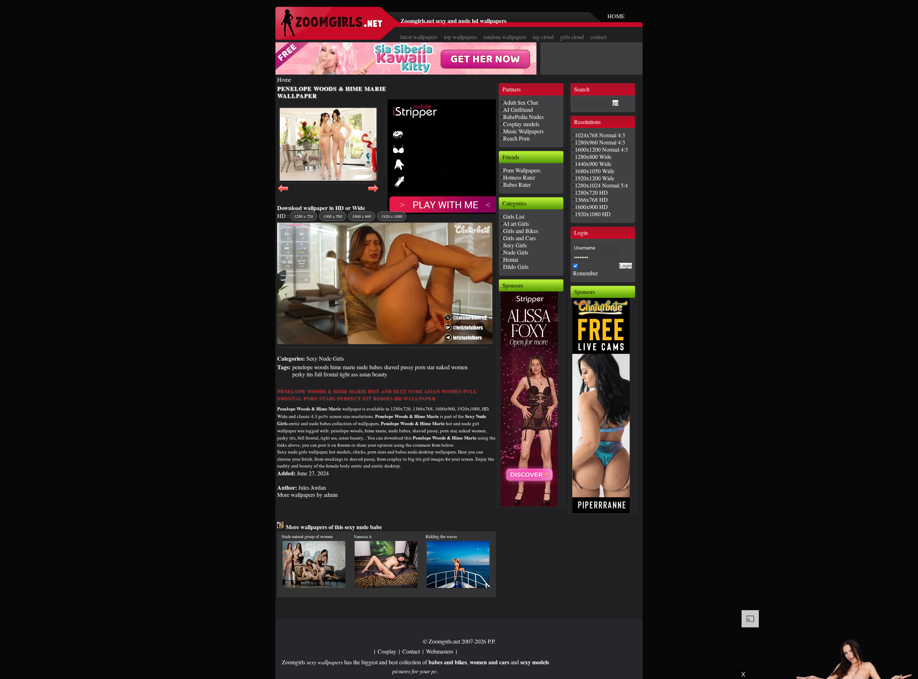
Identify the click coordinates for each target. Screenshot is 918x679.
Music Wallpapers (523, 131)
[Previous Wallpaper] (283, 192)
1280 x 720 (303, 216)
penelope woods (310, 367)
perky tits (302, 374)
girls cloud (572, 37)
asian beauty (373, 374)
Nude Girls (515, 252)
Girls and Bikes (520, 230)
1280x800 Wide (593, 156)
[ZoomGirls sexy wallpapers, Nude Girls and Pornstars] (332, 35)
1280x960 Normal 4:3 (600, 142)
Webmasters (439, 651)
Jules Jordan (312, 487)
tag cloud (543, 37)
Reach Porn (516, 138)
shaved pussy (398, 367)
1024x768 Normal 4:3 (600, 135)
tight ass (349, 374)
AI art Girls (516, 223)
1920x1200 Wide (594, 178)
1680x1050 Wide (594, 171)
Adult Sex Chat (520, 102)
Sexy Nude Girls (325, 358)
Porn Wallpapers (521, 170)
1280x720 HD (591, 192)
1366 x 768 (332, 216)
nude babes (369, 367)
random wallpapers (504, 37)
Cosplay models (521, 124)
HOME (616, 16)
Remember (585, 273)
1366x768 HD (591, 199)
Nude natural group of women (307, 536)
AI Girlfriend (518, 109)
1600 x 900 (361, 216)
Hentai (510, 259)
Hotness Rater (519, 177)
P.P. (492, 641)
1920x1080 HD (593, 214)
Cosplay (387, 651)
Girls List (513, 216)
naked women (452, 367)
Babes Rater (517, 184)
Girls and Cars (519, 238)
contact (598, 37)
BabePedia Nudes (523, 116)
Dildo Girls (516, 266)
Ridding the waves (441, 536)
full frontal (326, 374)
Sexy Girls (515, 245)
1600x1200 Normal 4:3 (601, 149)
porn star (425, 367)
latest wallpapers (418, 37)
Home (284, 79)
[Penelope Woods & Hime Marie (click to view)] (328, 145)
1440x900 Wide (593, 163)
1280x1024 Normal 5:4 (601, 185)
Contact (411, 651)
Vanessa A (363, 536)
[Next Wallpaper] (373, 192)
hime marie (342, 367)
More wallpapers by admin (307, 494)
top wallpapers (460, 37)
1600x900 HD (591, 206)
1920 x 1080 (391, 216)
